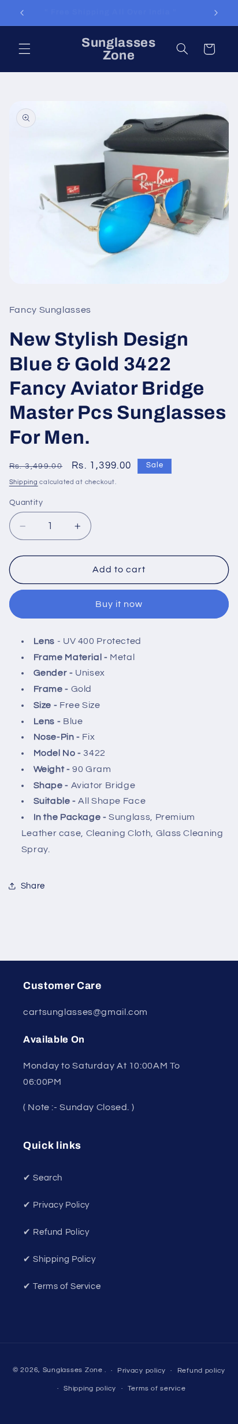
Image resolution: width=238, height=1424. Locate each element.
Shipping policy (90, 1388)
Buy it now (119, 604)
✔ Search (42, 1178)
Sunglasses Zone (73, 1370)
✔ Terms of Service (62, 1286)
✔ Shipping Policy (59, 1259)
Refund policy (201, 1370)
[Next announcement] (216, 12)
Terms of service (157, 1388)
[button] (24, 49)
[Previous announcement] (22, 12)
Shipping (23, 482)
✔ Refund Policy (56, 1232)
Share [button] (33, 886)
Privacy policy (141, 1370)
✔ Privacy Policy (56, 1205)
